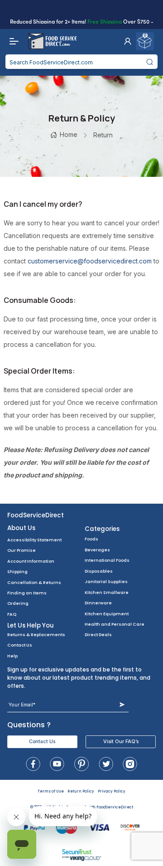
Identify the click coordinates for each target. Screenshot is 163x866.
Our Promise (21, 550)
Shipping (17, 571)
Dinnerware (98, 603)
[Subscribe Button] (122, 704)
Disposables (99, 571)
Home (68, 134)
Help (12, 656)
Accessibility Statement (34, 540)
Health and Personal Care (114, 624)
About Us (21, 528)
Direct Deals (98, 634)
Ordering (18, 603)
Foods (91, 539)
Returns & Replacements (36, 634)
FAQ (11, 614)
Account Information (30, 561)
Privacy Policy (111, 791)
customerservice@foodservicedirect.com (90, 261)
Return (103, 135)
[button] (127, 41)
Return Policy (80, 791)
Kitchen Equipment (107, 614)
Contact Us (19, 645)
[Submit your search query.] (150, 61)
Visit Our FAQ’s (121, 741)
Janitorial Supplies (106, 581)
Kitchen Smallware (107, 592)
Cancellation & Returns (34, 582)
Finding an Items (27, 593)
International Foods (107, 560)
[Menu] (11, 41)
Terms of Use (51, 791)
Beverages (97, 550)
